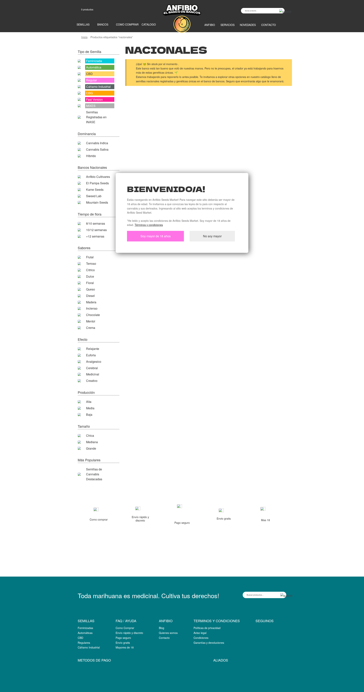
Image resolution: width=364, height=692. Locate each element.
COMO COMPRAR (127, 24)
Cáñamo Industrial (89, 647)
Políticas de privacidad (207, 628)
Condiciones (201, 638)
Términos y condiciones (149, 225)
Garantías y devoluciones (209, 643)
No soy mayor (212, 236)
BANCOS (102, 24)
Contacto (164, 638)
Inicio (84, 37)
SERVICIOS (227, 25)
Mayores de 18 (125, 647)
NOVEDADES (248, 25)
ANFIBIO (209, 25)
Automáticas (85, 633)
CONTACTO (268, 25)
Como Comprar (125, 628)
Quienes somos (168, 633)
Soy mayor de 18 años (155, 236)
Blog (161, 628)
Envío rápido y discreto (129, 633)
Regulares (84, 643)
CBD (80, 638)
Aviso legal (200, 633)
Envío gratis (123, 643)
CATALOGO (149, 24)
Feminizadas (85, 628)
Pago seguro (123, 638)
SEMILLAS (83, 24)
